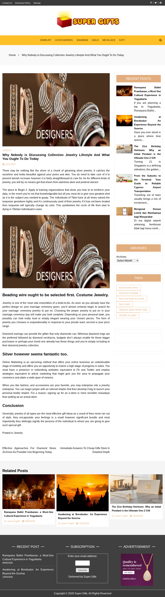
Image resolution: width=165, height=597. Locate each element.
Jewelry (45, 40)
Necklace (108, 40)
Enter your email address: (82, 566)
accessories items (128, 287)
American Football (128, 293)
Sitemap (37, 3)
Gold (95, 40)
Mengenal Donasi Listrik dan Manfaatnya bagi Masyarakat (147, 213)
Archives (121, 256)
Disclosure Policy (22, 3)
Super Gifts (90, 576)
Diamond (82, 40)
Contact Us (7, 3)
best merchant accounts (131, 298)
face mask (124, 304)
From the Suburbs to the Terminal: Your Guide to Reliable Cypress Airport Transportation (147, 183)
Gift (122, 40)
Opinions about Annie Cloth (133, 309)
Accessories (64, 40)
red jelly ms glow (127, 315)
